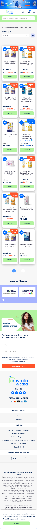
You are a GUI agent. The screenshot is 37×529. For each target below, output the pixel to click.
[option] (9, 292)
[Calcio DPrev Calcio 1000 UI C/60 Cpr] (10, 236)
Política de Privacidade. (18, 361)
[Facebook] (12, 392)
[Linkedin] (20, 392)
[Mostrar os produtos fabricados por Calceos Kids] (27, 292)
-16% (21, 232)
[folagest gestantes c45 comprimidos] (27, 200)
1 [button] (3, 300)
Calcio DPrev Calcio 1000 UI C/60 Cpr (10, 245)
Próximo (23, 271)
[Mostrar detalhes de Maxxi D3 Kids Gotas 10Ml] (10, 126)
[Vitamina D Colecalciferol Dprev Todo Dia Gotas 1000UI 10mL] (27, 126)
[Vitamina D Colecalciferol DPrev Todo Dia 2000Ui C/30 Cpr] (27, 53)
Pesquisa (31, 18)
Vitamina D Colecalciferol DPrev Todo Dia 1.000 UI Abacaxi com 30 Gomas (27, 173)
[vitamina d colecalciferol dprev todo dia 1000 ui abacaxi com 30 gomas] (27, 163)
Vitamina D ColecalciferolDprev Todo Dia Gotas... (27, 136)
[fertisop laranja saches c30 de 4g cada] (10, 163)
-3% (5, 86)
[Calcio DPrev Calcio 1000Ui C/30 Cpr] (10, 53)
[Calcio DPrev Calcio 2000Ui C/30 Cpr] (10, 90)
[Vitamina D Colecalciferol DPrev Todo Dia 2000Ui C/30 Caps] (10, 200)
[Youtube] (24, 392)
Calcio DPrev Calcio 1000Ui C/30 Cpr (10, 62)
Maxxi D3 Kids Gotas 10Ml (10, 135)
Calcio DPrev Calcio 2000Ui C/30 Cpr (10, 99)
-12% (21, 196)
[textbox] (18, 18)
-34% (21, 86)
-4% (5, 49)
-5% (21, 49)
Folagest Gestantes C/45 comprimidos (26, 208)
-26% (4, 122)
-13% (4, 159)
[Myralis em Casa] (9, 12)
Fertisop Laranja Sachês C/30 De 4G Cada (10, 173)
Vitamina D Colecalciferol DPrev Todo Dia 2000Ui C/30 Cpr (27, 63)
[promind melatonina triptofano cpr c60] (27, 236)
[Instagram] (16, 392)
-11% (21, 159)
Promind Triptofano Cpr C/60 (26, 245)
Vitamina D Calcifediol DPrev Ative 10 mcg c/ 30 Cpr (27, 99)
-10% (4, 196)
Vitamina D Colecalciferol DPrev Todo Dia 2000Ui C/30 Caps (10, 209)
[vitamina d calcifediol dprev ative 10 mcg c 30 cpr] (27, 90)
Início (4, 27)
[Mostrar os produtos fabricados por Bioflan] (10, 292)
